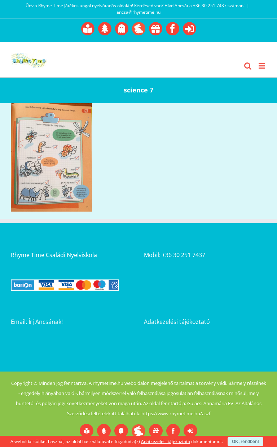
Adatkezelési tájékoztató (177, 322)
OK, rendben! (245, 441)
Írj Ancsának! (45, 322)
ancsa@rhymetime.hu (138, 12)
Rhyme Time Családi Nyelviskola (54, 255)
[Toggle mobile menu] (262, 66)
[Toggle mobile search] (247, 66)
